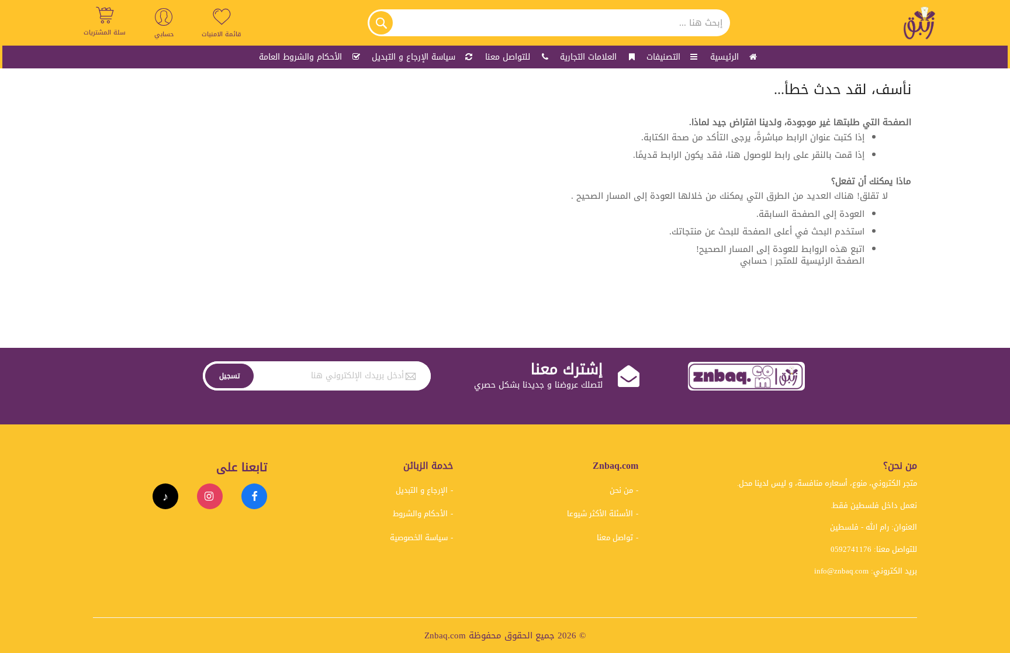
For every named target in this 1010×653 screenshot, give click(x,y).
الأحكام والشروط (420, 513)
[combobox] (548, 22)
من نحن (621, 490)
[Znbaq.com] (920, 22)
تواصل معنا (615, 537)
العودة (851, 214)
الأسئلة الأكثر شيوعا (600, 513)
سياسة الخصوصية (419, 537)
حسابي (753, 261)
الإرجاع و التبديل (422, 490)
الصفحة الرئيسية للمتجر (819, 261)
